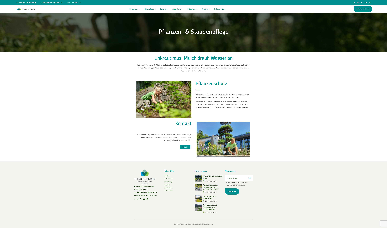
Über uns (205, 9)
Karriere (167, 176)
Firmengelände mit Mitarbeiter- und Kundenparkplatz (210, 207)
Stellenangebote (219, 9)
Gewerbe (163, 9)
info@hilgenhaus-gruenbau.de (52, 3)
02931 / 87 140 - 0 (74, 3)
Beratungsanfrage (363, 9)
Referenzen (191, 9)
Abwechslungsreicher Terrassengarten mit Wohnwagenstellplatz (211, 187)
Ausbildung (168, 182)
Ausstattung (176, 9)
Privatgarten (134, 9)
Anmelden (232, 191)
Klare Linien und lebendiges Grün (213, 177)
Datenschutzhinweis (242, 182)
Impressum (168, 188)
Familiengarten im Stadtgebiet (209, 197)
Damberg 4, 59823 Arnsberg (27, 3)
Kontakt (167, 185)
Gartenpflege (149, 9)
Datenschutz (168, 191)
